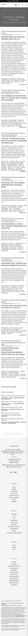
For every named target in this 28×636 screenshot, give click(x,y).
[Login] (22, 5)
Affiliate (14, 489)
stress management (12, 165)
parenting (14, 121)
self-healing (19, 246)
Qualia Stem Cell (14, 574)
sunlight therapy (10, 288)
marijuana (17, 208)
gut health (22, 371)
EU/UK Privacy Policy (14, 495)
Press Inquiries (14, 491)
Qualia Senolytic (14, 568)
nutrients (16, 374)
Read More (23, 84)
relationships (4, 246)
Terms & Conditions (14, 497)
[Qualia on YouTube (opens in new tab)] (16, 472)
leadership (11, 123)
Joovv (17, 288)
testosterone (10, 291)
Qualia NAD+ (14, 570)
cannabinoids (4, 208)
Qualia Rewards (14, 528)
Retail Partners (14, 520)
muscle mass (19, 168)
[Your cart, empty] (26, 5)
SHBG (19, 165)
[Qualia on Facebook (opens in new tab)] (11, 472)
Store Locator (14, 522)
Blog (14, 549)
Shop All (14, 562)
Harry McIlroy (20, 78)
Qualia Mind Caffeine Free (14, 566)
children (20, 121)
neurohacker (4, 250)
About (14, 487)
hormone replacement (12, 164)
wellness (8, 83)
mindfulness (4, 123)
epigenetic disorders (13, 375)
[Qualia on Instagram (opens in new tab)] (13, 472)
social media (19, 126)
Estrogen (11, 161)
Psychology (12, 243)
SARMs (18, 167)
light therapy (20, 285)
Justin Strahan (13, 285)
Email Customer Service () (14, 465)
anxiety (11, 211)
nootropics (20, 205)
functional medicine (15, 80)
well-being (23, 330)
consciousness (11, 126)
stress (3, 124)
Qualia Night (14, 584)
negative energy (5, 247)
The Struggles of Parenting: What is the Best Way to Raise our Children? (14, 98)
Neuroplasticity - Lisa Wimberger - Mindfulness (13, 404)
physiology (20, 249)
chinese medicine (5, 80)
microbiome (4, 372)
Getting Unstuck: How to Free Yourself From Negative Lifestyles (13, 226)
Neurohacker (4, 78)
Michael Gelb (4, 243)
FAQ (14, 518)
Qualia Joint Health (14, 572)
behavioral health (20, 243)
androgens (4, 170)
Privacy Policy (14, 493)
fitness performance (14, 330)
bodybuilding (11, 168)
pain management (11, 332)
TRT (8, 162)
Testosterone (5, 161)
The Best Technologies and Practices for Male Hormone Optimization (14, 141)
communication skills (6, 244)
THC (20, 81)
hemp (10, 209)
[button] (16, 5)
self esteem (20, 247)
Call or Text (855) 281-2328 (14, 466)
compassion (12, 246)
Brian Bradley (4, 327)
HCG (15, 167)
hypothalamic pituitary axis (18, 170)
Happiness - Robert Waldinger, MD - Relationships (13, 398)
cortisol (17, 161)
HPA (9, 170)
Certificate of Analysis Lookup (14, 532)
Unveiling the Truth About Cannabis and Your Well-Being (13, 185)
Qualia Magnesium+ (14, 582)
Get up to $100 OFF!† (13, 1)
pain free (3, 332)
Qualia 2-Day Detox (14, 576)
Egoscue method (15, 329)
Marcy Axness (20, 120)
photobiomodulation (6, 290)
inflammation (4, 209)
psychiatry (22, 374)
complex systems (13, 327)
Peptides (23, 167)
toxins (11, 374)
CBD (23, 81)
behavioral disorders (13, 372)
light (20, 288)
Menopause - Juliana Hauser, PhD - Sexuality (12, 410)
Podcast (14, 545)
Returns (14, 530)
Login (14, 516)
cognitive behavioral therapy (8, 249)
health (3, 83)
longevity (10, 167)
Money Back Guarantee (14, 526)
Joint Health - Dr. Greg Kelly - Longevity (11, 415)
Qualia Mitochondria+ (14, 580)
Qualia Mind (14, 564)
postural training (6, 329)
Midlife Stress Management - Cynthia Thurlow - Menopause (14, 422)
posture (21, 327)
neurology (8, 124)
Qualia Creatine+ (14, 578)
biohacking (4, 168)
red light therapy (5, 287)
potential (23, 123)
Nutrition (3, 371)
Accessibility (14, 524)
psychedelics (9, 81)
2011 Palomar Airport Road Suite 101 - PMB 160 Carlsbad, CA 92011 (14, 460)
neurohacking (13, 78)
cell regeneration (16, 124)
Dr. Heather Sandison (8, 34)
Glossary (14, 547)
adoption (3, 126)
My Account (14, 514)
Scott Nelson (4, 285)
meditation (18, 123)
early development (6, 121)
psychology (4, 375)
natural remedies (17, 209)
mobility (9, 333)
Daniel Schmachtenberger (9, 136)
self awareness (17, 244)
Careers (14, 499)
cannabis (16, 81)
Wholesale (14, 501)
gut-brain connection (12, 371)
